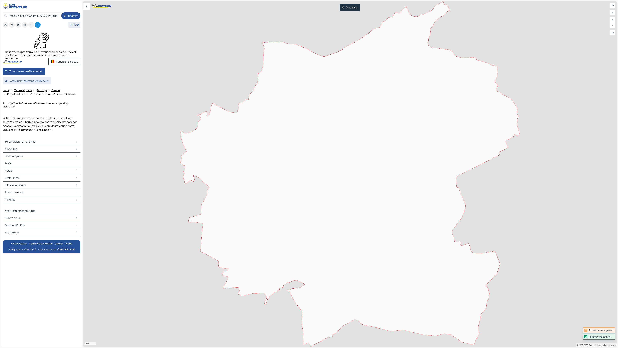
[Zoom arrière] (612, 25)
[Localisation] (612, 32)
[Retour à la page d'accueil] (15, 6)
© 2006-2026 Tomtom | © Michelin (591, 345)
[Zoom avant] (612, 20)
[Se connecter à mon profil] (612, 5)
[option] (5, 25)
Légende (612, 345)
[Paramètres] (612, 12)
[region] (350, 174)
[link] (599, 330)
